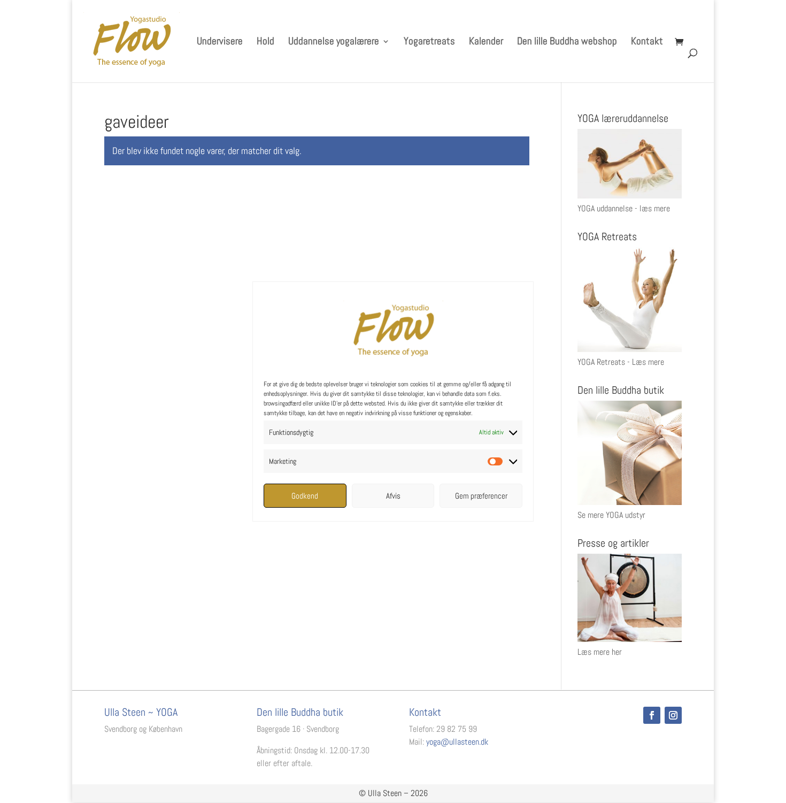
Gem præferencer (481, 496)
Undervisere (220, 42)
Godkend (304, 496)
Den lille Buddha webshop (567, 42)
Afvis (393, 496)
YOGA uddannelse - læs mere (623, 208)
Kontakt (647, 42)
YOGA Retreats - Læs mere (620, 362)
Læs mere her (599, 651)
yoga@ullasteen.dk (457, 741)
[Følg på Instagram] (673, 715)
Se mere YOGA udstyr (611, 515)
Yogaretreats (429, 42)
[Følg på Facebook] (651, 715)
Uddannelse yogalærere (333, 42)
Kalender (486, 42)
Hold (265, 42)
